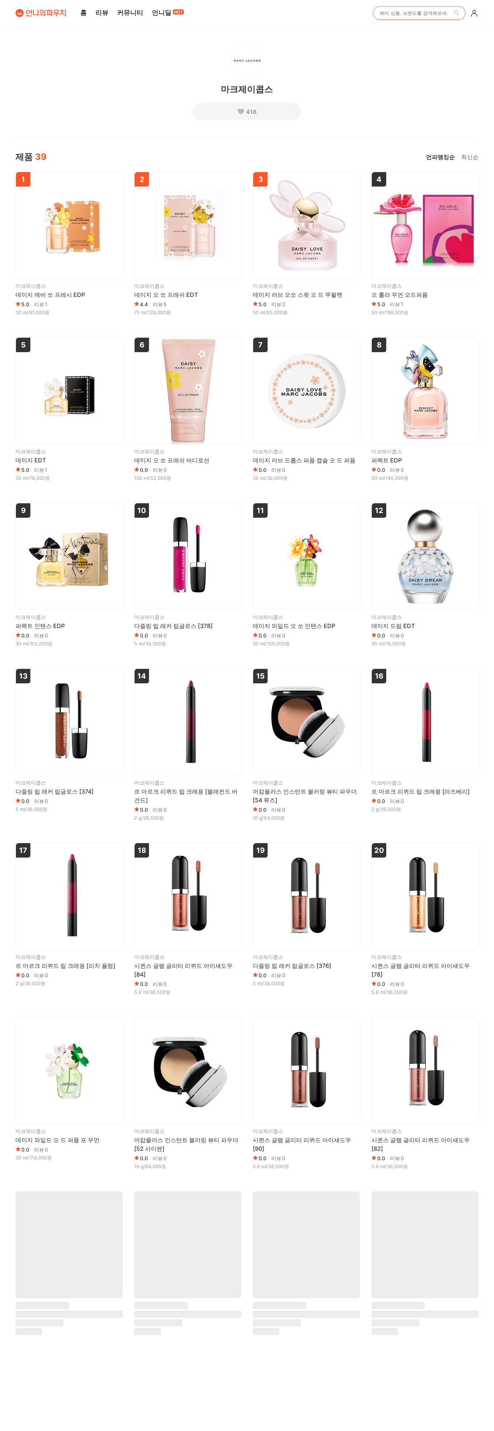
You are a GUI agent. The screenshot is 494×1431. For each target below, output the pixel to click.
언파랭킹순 (440, 157)
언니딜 (167, 12)
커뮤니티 (130, 12)
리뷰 (101, 12)
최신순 (469, 157)
